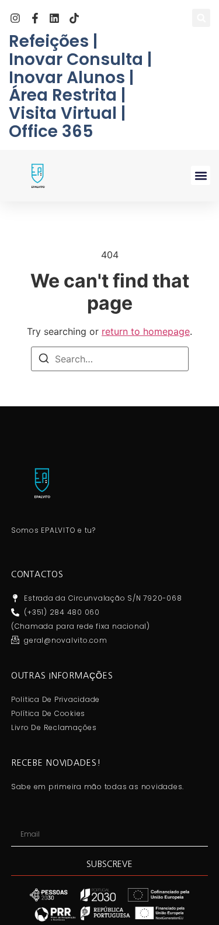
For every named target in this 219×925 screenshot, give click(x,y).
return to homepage (146, 331)
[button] (201, 18)
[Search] (44, 360)
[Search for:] (110, 359)
